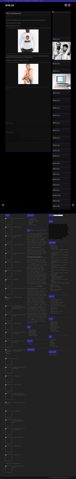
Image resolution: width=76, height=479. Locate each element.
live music (29, 281)
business (29, 239)
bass (41, 235)
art (27, 235)
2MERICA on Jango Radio (55, 327)
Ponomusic (29, 298)
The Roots (45, 316)
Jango (46, 274)
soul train (43, 311)
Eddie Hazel (35, 253)
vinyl (40, 319)
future (50, 230)
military (39, 282)
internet (34, 272)
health (34, 268)
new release (29, 291)
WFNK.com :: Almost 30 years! (55, 286)
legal (28, 279)
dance (35, 249)
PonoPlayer (34, 298)
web (39, 321)
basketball (62, 224)
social (45, 310)
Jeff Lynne (32, 275)
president (29, 299)
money (41, 284)
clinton (37, 241)
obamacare (42, 291)
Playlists (30, 222)
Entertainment (31, 219)
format (44, 260)
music (57, 232)
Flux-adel (61, 228)
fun (27, 264)
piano (34, 295)
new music (42, 290)
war (42, 319)
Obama (37, 291)
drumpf (27, 87)
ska (44, 308)
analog (38, 233)
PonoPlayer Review (53, 248)
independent (36, 271)
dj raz (35, 251)
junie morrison (37, 276)
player (37, 295)
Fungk (30, 264)
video (61, 238)
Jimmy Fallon (43, 275)
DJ (32, 251)
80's (45, 230)
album (30, 233)
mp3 (35, 286)
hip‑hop (31, 269)
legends (34, 279)
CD (39, 239)
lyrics (44, 281)
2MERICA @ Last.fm (54, 324)
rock (62, 236)
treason (36, 317)
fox (31, 262)
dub (31, 253)
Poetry (30, 223)
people (44, 294)
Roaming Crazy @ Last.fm (55, 331)
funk (64, 228)
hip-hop (59, 230)
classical (28, 241)
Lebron (65, 230)
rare (39, 302)
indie (41, 271)
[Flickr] (69, 6)
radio (34, 302)
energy (33, 254)
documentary (39, 251)
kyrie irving (32, 278)
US (27, 319)
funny (67, 228)
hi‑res (28, 269)
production (41, 299)
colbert (28, 242)
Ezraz (57, 228)
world (29, 322)
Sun (32, 316)
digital (50, 228)
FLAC (33, 260)
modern (37, 284)
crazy (40, 245)
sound (50, 238)
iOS (62, 230)
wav (32, 321)
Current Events (16, 87)
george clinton (30, 265)
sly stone (41, 310)
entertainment (38, 254)
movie (29, 286)
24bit (40, 230)
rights (29, 305)
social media (29, 311)
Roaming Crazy (36, 305)
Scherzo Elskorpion (31, 308)
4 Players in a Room (54, 301)
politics (32, 87)
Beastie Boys (29, 236)
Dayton (28, 250)
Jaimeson (42, 274)
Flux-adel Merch (53, 329)
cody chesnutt (42, 241)
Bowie (44, 237)
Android (41, 233)
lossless (33, 281)
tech (53, 238)
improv (31, 271)
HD (38, 267)
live (51, 232)
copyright (43, 244)
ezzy (13, 16)
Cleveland (54, 226)
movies (32, 286)
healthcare (38, 268)
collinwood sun (34, 242)
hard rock (35, 267)
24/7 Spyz (36, 230)
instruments (29, 272)
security (41, 308)
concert (62, 226)
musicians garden (30, 290)
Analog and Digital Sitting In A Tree (57, 276)
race (28, 302)
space (32, 313)
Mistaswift (44, 282)
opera (43, 292)
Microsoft (35, 282)
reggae (28, 304)
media (28, 282)
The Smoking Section (54, 346)
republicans (36, 87)
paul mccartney (39, 294)
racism (31, 302)
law (36, 278)
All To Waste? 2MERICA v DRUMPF (57, 302)
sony (36, 311)
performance (29, 295)
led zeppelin (43, 278)
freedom (39, 262)
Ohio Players (30, 292)
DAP (38, 249)
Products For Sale (32, 224)
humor (28, 271)
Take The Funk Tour (54, 290)
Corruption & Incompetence (56, 299)
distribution (29, 251)
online (40, 292)
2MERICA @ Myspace (54, 325)
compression (44, 242)
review (45, 304)
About (51, 288)
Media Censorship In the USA (56, 311)
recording (53, 236)
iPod (31, 274)
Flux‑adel (36, 260)
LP (41, 281)
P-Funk (50, 234)
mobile (34, 284)
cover (66, 226)
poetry (32, 297)
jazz (28, 275)
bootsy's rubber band (31, 237)
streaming (30, 314)
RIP (31, 305)
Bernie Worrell (36, 236)
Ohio (66, 232)
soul (65, 236)
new (38, 290)
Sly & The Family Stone (34, 310)
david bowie (41, 249)
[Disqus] (28, 105)
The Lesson (52, 345)
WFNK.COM (9, 5)
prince (33, 299)
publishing (34, 301)
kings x (28, 278)
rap (36, 302)
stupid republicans (43, 314)
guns (31, 267)
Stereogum (52, 342)
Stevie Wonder (44, 313)
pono (57, 234)
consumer (39, 244)
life (49, 232)
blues (41, 236)
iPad (44, 272)
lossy (37, 281)
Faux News (37, 259)
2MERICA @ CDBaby (54, 321)
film (40, 259)
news (63, 232)
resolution (41, 304)
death (32, 250)
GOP (30, 87)
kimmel (44, 276)
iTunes (34, 274)
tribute (40, 317)
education (40, 253)
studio (33, 314)
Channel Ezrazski (53, 328)
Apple (54, 224)
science (37, 308)
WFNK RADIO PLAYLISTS (54, 285)
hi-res (56, 230)
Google (41, 265)
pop (60, 234)
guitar (28, 267)
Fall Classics (53, 310)
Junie (32, 276)
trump (42, 87)
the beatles (39, 316)
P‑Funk (28, 294)
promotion (29, 301)
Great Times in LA (54, 307)
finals (43, 259)
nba (60, 232)
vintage (37, 319)
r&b (49, 236)
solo (34, 311)
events (44, 257)
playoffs (28, 297)
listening (41, 279)
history (35, 269)
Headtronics (29, 268)
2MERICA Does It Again (55, 313)
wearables (36, 321)
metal (54, 232)
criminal (28, 247)
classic (50, 226)
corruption (29, 245)
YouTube (32, 322)
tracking (29, 317)
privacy (63, 234)
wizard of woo (44, 321)
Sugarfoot (29, 316)
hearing (42, 268)
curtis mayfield (30, 249)
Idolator (51, 341)
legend (31, 279)
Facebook (32, 259)
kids (41, 276)
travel (33, 317)
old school (36, 292)
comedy (58, 226)
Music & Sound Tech (32, 221)
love (39, 281)
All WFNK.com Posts (54, 245)
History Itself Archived (55, 281)
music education (42, 288)
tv (58, 238)
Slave (28, 310)
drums (28, 253)
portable (42, 298)
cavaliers (33, 239)
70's (43, 230)
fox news (35, 262)
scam (44, 307)
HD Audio (41, 267)
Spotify (38, 313)
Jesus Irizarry (37, 275)
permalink (7, 88)
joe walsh (29, 276)
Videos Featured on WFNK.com (56, 289)
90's (28, 233)
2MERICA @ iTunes (53, 323)
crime (43, 245)
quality (66, 234)
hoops (39, 269)
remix (32, 304)
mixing (30, 284)
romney (44, 305)
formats (28, 262)
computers (30, 244)
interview (38, 272)
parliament (33, 294)
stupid (39, 87)
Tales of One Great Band (55, 304)
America (24, 87)
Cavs (65, 224)
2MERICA (50, 224)
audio (57, 224)
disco (43, 250)
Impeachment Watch (54, 247)
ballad (33, 235)
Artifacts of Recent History (56, 277)
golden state (36, 265)
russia (28, 307)
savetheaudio (33, 307)
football (40, 260)
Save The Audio (53, 275)
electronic (29, 254)
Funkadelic (38, 264)
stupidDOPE (52, 343)
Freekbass (44, 262)
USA (44, 87)
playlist (41, 295)
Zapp (36, 322)
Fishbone (29, 260)
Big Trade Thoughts (54, 308)
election (44, 253)
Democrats (36, 250)
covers (36, 245)
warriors (28, 321)
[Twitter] (65, 6)
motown (45, 284)
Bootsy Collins (39, 237)
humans (42, 269)
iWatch (38, 274)
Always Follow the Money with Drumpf (58, 305)
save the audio (40, 307)
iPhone (28, 274)
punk (38, 301)
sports (35, 313)
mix (27, 284)
